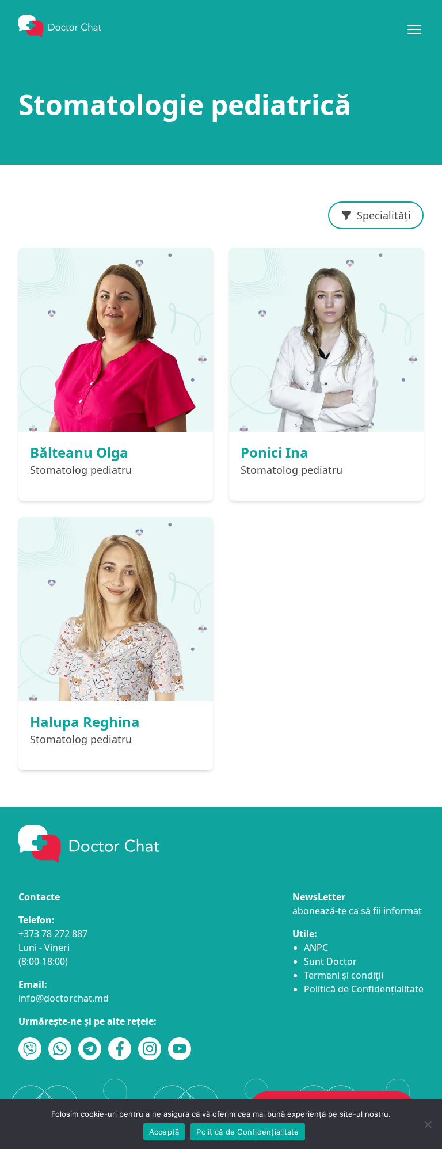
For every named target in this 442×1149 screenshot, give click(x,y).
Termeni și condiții (343, 975)
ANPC (316, 947)
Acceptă (164, 1131)
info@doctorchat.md (63, 998)
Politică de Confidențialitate (364, 989)
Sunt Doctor (330, 961)
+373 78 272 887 (52, 933)
